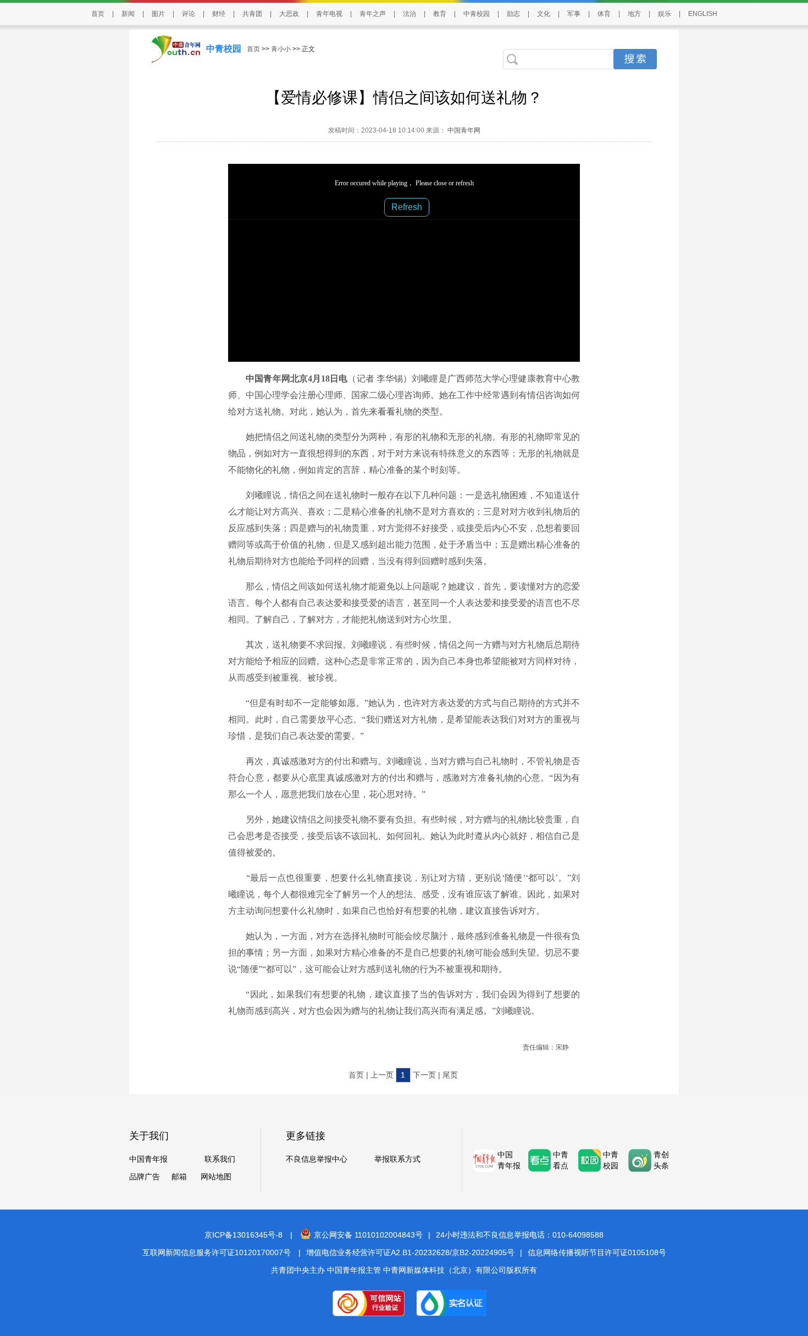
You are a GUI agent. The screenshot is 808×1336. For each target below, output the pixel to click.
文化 (543, 14)
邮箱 (179, 1176)
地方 (634, 14)
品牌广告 (144, 1176)
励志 (513, 14)
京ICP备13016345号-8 (243, 1234)
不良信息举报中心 (316, 1159)
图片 (158, 14)
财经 (218, 14)
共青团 (252, 14)
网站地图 (216, 1176)
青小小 (281, 49)
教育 (439, 14)
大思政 (289, 14)
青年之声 (372, 14)
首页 (97, 14)
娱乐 (664, 14)
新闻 (128, 14)
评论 (188, 14)
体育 (604, 14)
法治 (409, 14)
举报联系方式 (397, 1159)
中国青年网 (463, 130)
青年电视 (329, 14)
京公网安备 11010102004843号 (368, 1234)
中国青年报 (148, 1159)
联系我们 (219, 1159)
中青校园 (476, 14)
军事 (573, 14)
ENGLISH (702, 14)
